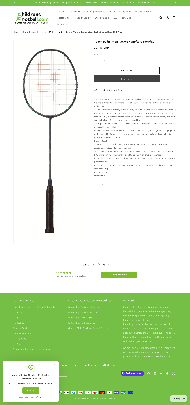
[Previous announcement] (14, 3)
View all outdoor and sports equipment (32, 349)
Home (16, 32)
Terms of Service (21, 328)
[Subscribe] (63, 373)
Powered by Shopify (107, 398)
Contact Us (18, 323)
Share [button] (100, 184)
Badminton (64, 32)
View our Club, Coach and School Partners (88, 328)
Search (16, 343)
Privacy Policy (19, 338)
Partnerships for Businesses (81, 323)
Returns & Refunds (22, 333)
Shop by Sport (30, 32)
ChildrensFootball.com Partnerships (89, 300)
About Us (17, 312)
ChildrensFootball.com (90, 398)
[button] (62, 11)
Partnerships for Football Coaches (84, 307)
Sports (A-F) (48, 32)
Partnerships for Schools (80, 317)
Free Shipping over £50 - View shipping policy (34, 307)
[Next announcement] (175, 3)
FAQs (15, 317)
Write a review (119, 274)
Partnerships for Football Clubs (83, 312)
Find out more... (164, 356)
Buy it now (127, 79)
